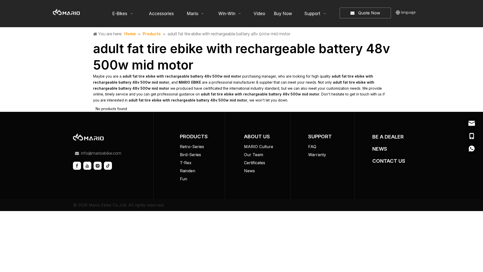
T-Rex (185, 162)
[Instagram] (98, 166)
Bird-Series (190, 154)
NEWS (379, 149)
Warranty (317, 154)
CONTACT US (388, 161)
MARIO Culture (258, 146)
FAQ (312, 146)
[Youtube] (87, 166)
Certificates (254, 162)
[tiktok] (108, 166)
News (249, 170)
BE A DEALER (388, 137)
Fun (183, 178)
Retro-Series (192, 146)
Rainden (187, 170)
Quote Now (367, 12)
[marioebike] (88, 137)
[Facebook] (77, 166)
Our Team (253, 154)
